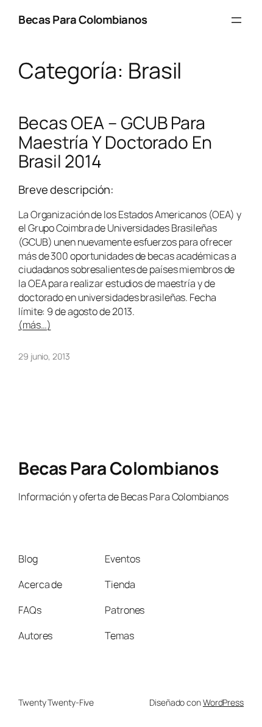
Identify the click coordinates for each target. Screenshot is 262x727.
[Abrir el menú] (236, 20)
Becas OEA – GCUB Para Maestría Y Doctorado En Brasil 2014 (115, 142)
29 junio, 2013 (44, 356)
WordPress (223, 702)
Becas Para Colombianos (82, 19)
